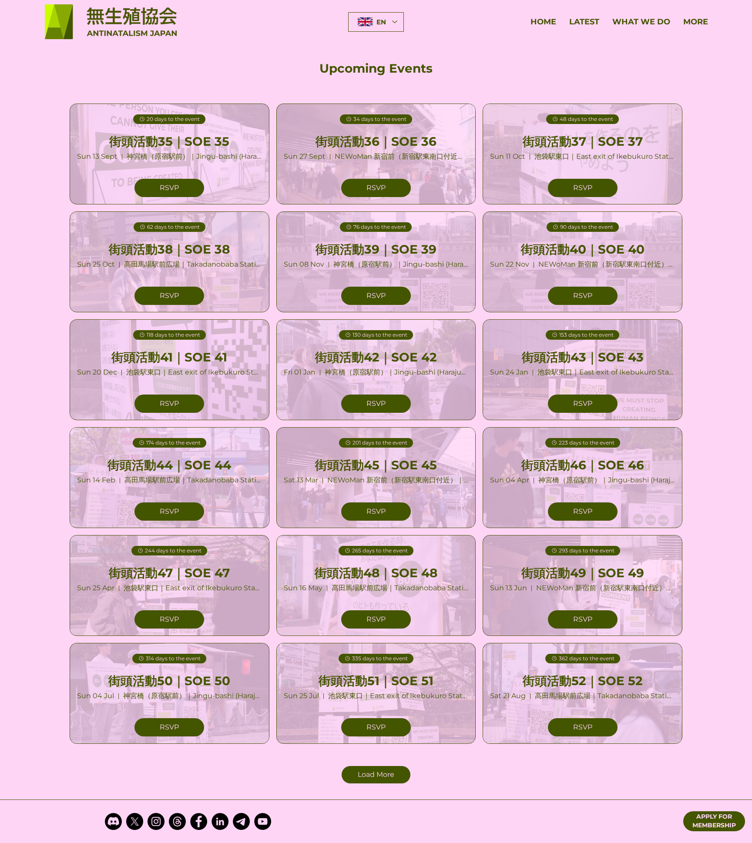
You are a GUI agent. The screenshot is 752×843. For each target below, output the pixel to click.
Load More (376, 774)
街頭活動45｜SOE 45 (376, 465)
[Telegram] (241, 821)
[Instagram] (156, 821)
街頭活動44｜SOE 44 (169, 465)
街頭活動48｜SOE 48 (376, 572)
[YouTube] (262, 821)
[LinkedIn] (220, 821)
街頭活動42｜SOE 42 (376, 357)
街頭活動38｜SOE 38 (169, 249)
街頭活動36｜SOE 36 (376, 141)
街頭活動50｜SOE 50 (169, 680)
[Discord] (113, 821)
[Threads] (177, 821)
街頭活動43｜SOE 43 (583, 357)
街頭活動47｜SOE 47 (169, 572)
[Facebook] (198, 821)
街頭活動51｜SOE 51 (376, 680)
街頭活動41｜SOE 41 (169, 357)
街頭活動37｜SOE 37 (583, 141)
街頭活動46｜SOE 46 (582, 465)
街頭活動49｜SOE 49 (582, 572)
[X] (134, 821)
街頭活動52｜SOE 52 (583, 680)
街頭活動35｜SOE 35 (169, 141)
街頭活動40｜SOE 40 (583, 249)
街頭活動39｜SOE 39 (376, 249)
